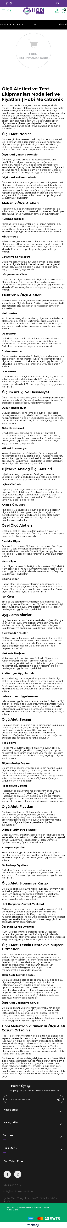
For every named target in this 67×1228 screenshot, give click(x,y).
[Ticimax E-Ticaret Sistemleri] (33, 1225)
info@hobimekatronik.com (19, 1191)
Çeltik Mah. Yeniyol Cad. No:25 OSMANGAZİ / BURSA (30, 1200)
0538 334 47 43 (12, 1184)
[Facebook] (7, 3)
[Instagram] (11, 3)
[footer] (42, 1218)
